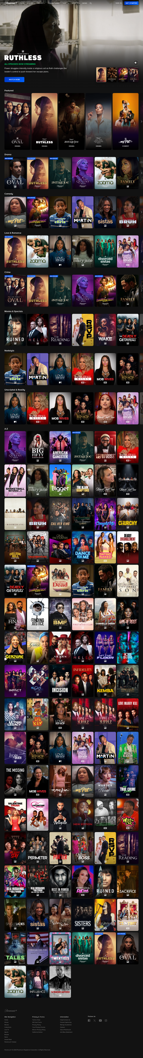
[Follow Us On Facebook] (89, 1020)
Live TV (66, 3)
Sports (6, 1032)
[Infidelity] (83, 681)
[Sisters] (83, 915)
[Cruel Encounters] (60, 547)
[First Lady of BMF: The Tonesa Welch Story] (60, 614)
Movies (6, 1025)
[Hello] (83, 648)
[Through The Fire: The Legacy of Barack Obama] (37, 948)
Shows (6, 1022)
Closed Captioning (65, 1022)
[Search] (91, 3)
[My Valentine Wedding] (37, 815)
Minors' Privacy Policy (38, 1029)
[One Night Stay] (15, 848)
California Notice (37, 1032)
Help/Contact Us (65, 1020)
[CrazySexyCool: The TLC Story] (37, 547)
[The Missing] (15, 781)
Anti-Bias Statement (66, 1032)
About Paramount (65, 1029)
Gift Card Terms (37, 1022)
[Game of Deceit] (128, 614)
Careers (62, 1027)
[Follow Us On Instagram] (106, 1020)
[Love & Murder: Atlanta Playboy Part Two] (105, 714)
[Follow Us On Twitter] (94, 1020)
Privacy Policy (36, 1025)
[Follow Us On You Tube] (100, 1020)
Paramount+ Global (10, 1042)
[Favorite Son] (128, 581)
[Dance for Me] (83, 547)
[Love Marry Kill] (128, 714)
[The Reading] (128, 848)
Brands (6, 1034)
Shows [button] (30, 3)
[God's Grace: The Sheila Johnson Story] (37, 648)
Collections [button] (54, 3)
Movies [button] (40, 3)
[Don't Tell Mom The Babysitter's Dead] (60, 581)
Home (22, 3)
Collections (7, 1027)
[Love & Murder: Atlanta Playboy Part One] (83, 714)
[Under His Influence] (37, 982)
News (84, 3)
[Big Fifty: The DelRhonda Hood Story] (37, 447)
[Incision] (60, 681)
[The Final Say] (15, 614)
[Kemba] (105, 681)
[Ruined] (105, 881)
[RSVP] (105, 848)
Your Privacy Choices (38, 1027)
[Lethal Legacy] (15, 714)
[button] (17, 121)
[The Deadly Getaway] (15, 581)
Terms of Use (36, 1020)
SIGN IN (119, 3)
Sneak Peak (8, 1039)
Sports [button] (75, 3)
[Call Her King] (60, 514)
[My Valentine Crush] (15, 815)
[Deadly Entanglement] (128, 547)
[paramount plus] (10, 3)
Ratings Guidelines (66, 1025)
